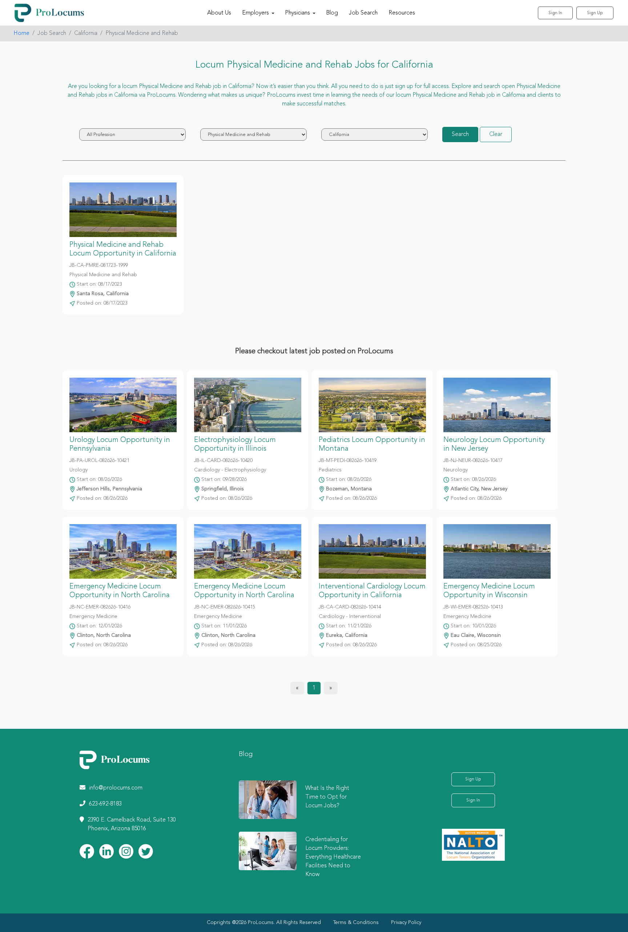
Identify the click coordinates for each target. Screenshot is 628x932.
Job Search (363, 13)
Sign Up (595, 13)
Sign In (555, 13)
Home (21, 33)
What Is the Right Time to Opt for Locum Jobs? (327, 797)
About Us (219, 13)
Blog (332, 13)
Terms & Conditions (356, 922)
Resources (402, 13)
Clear (495, 134)
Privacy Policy (406, 922)
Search (460, 134)
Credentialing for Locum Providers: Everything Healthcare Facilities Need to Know (333, 857)
